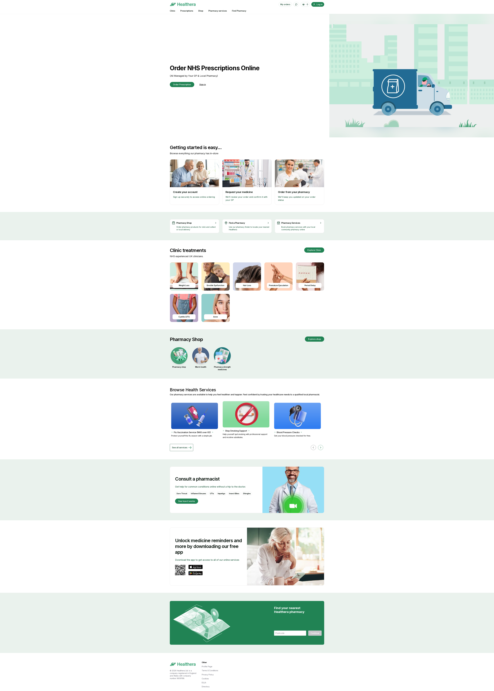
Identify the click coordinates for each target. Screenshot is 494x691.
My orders (285, 4)
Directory (206, 686)
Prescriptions (186, 11)
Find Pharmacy (239, 11)
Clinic (172, 11)
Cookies (205, 678)
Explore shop (314, 339)
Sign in (202, 84)
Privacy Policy (208, 675)
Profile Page (207, 666)
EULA (204, 682)
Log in (320, 4)
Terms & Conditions (210, 670)
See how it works (186, 501)
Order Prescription (182, 84)
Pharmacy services (217, 11)
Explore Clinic (314, 250)
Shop (200, 11)
